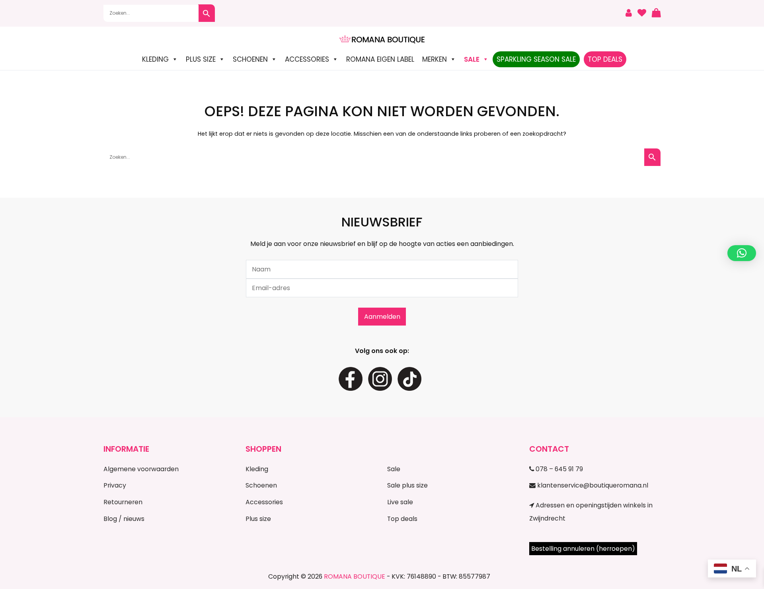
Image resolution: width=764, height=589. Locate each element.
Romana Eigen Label (380, 59)
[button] (741, 253)
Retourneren (122, 502)
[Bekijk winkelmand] (656, 13)
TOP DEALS (605, 59)
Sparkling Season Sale (536, 59)
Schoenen (250, 59)
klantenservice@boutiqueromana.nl (592, 485)
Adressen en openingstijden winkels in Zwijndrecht (591, 512)
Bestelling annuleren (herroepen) (583, 548)
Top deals (402, 518)
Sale (393, 469)
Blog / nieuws (123, 518)
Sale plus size (407, 485)
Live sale (400, 502)
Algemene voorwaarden (141, 469)
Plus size (201, 59)
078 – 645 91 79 (558, 469)
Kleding (155, 59)
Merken (434, 59)
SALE (471, 59)
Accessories (307, 59)
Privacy (114, 485)
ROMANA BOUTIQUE (354, 576)
